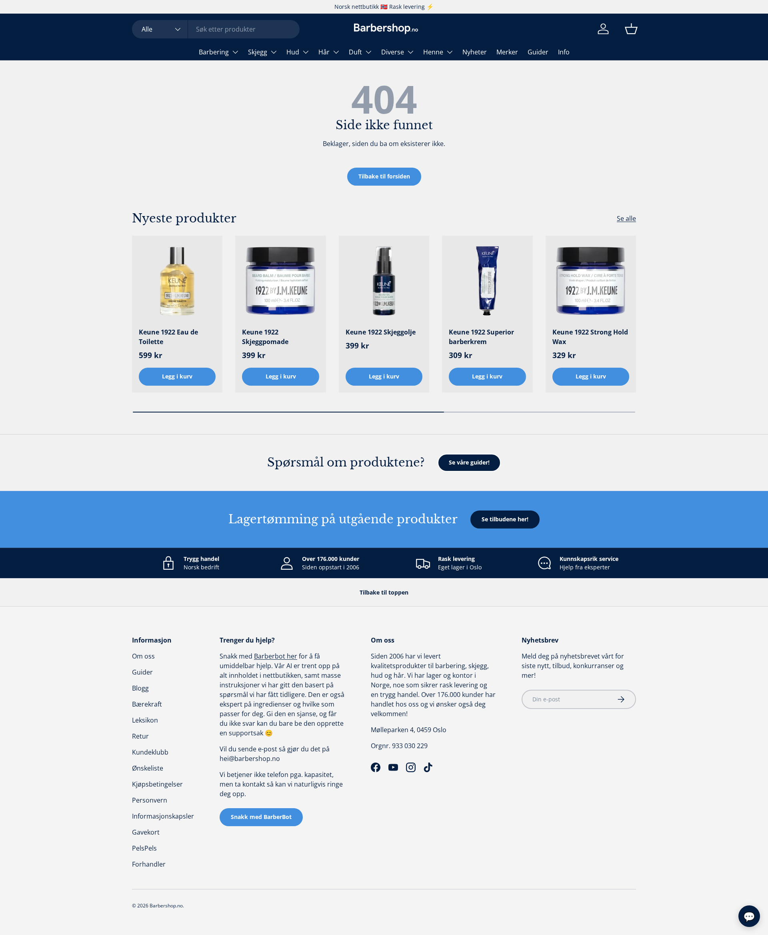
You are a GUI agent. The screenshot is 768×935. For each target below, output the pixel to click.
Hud (292, 52)
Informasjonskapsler (163, 816)
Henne (433, 52)
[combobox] (216, 29)
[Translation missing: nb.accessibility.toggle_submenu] (235, 52)
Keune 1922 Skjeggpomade (265, 337)
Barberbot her (275, 656)
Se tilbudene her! (505, 519)
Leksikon (145, 720)
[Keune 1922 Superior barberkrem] (487, 280)
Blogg (140, 688)
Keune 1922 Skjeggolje (381, 332)
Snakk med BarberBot (261, 817)
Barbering (214, 52)
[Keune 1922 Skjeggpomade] (280, 280)
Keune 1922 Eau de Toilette (168, 337)
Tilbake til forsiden (384, 176)
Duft (355, 52)
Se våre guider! (469, 462)
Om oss (143, 656)
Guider (538, 52)
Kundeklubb (150, 752)
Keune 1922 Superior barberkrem (481, 337)
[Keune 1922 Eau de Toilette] (177, 280)
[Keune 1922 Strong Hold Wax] (590, 280)
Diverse (392, 52)
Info (564, 52)
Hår (324, 52)
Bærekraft (147, 704)
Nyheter (474, 52)
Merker (507, 52)
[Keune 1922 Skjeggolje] (384, 280)
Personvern (149, 800)
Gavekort (146, 832)
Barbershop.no (166, 905)
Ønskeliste (147, 768)
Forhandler (149, 864)
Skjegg (257, 52)
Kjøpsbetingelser (157, 784)
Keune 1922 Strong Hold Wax (590, 337)
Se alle (626, 218)
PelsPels (144, 848)
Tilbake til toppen (384, 592)
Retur (140, 736)
